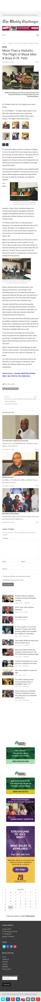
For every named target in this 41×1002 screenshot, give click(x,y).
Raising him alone (8, 477)
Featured (4, 47)
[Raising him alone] (20, 453)
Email (23, 561)
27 (10, 895)
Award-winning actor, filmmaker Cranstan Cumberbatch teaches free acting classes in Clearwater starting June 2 (26, 694)
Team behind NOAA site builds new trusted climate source (26, 641)
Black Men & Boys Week (10, 389)
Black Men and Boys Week (10, 514)
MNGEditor (27, 603)
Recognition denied (21, 617)
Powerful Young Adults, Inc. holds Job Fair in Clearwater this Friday (26, 662)
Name (4, 561)
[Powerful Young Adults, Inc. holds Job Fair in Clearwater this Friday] (7, 661)
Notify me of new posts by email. (14, 580)
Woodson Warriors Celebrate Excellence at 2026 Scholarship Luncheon (25, 598)
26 (20, 907)
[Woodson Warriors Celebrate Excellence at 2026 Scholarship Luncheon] (7, 596)
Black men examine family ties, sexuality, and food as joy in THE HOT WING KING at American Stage (26, 652)
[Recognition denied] (7, 617)
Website (4, 569)
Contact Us (5, 959)
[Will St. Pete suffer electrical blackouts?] (7, 607)
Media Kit (5, 967)
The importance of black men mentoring (15, 441)
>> (36, 889)
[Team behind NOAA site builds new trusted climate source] (7, 640)
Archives (5, 964)
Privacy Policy (6, 969)
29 (35, 907)
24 (10, 907)
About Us (5, 962)
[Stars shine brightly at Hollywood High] (7, 670)
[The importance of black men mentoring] (20, 416)
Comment (5, 538)
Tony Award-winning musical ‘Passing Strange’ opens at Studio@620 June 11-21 (24, 681)
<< (5, 889)
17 (10, 904)
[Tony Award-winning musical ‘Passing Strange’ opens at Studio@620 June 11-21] (7, 679)
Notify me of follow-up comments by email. (17, 576)
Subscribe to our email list (10, 976)
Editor (26, 612)
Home (4, 957)
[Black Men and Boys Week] (20, 489)
